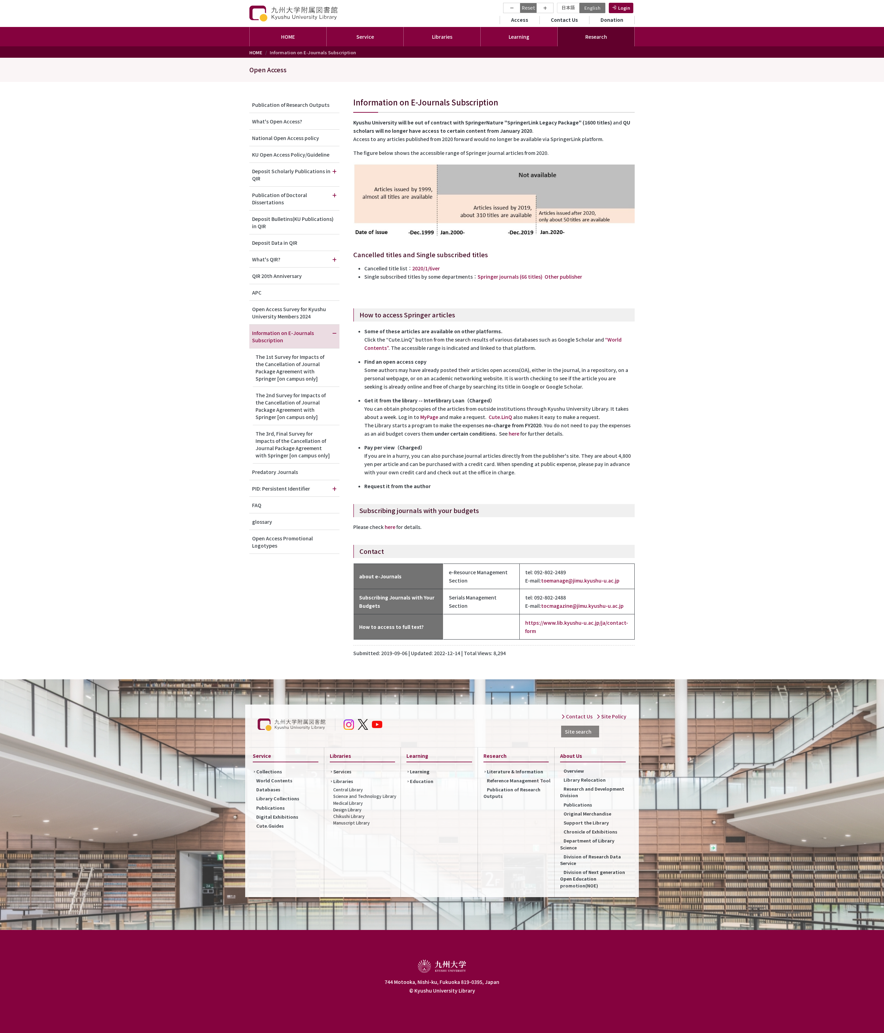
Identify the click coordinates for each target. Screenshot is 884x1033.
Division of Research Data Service (590, 859)
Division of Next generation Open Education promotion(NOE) (592, 878)
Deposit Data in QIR (274, 242)
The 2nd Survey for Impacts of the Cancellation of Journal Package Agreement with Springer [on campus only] (291, 406)
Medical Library (348, 803)
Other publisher (563, 276)
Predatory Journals (275, 471)
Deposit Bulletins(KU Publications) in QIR (293, 222)
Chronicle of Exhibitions (590, 831)
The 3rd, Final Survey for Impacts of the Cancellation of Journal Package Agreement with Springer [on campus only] (293, 444)
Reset (528, 7)
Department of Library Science (587, 843)
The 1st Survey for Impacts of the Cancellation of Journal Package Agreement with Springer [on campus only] (290, 367)
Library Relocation (585, 779)
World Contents (274, 780)
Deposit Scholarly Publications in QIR (291, 175)
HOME (288, 36)
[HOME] (294, 13)
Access (519, 19)
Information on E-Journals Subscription (283, 336)
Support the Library (586, 822)
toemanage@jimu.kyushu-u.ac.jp (580, 580)
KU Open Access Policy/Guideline (290, 154)
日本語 (568, 7)
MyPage (429, 416)
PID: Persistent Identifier (281, 488)
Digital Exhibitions (277, 816)
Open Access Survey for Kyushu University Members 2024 (289, 313)
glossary (262, 521)
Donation (611, 19)
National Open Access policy (285, 137)
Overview (574, 770)
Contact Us (564, 19)
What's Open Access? (277, 121)
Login (624, 7)
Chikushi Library (349, 816)
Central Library (348, 789)
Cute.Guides (270, 825)
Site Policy (613, 716)
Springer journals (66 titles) (510, 276)
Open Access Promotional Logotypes (282, 542)
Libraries (343, 781)
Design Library (347, 809)
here (514, 433)
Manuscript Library (351, 823)
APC (256, 292)
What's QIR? (266, 259)
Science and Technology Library (364, 796)
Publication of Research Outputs (290, 104)
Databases (268, 789)
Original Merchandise (587, 813)
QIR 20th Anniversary (277, 275)
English (592, 7)
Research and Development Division (592, 792)
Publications (270, 807)
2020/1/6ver (426, 268)
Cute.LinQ (500, 416)
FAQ (256, 505)
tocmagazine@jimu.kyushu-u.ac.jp (582, 605)
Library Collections (277, 798)
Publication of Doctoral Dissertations (279, 199)
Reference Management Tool (518, 780)
